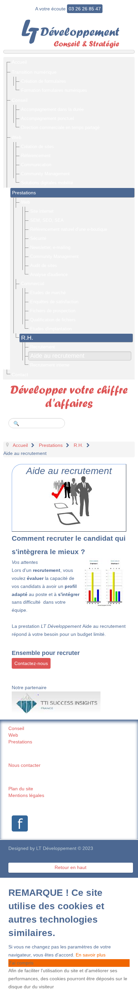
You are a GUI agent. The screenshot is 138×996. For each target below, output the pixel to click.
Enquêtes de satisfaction (54, 301)
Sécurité (38, 238)
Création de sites (37, 146)
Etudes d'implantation (51, 328)
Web (16, 137)
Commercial (32, 283)
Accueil (19, 62)
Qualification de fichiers (53, 319)
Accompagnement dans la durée (52, 109)
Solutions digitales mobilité (47, 182)
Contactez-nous (31, 663)
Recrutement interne (49, 365)
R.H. (27, 337)
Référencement (36, 155)
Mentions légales (26, 795)
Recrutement (42, 346)
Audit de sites (43, 265)
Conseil (19, 100)
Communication (36, 164)
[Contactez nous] (69, 500)
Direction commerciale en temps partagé (60, 127)
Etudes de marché (48, 292)
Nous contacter (24, 765)
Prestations (24, 192)
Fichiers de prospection (52, 310)
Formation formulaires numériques (54, 90)
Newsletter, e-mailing (50, 247)
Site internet (42, 211)
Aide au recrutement (57, 355)
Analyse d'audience (49, 274)
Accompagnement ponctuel (47, 118)
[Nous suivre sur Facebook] (18, 823)
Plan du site (20, 788)
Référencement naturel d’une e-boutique (68, 229)
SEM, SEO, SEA (47, 220)
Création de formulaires (43, 81)
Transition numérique (34, 72)
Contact (20, 374)
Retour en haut (70, 867)
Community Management (45, 173)
